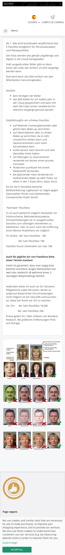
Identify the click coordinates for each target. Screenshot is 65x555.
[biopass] (32, 360)
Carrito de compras (53, 22)
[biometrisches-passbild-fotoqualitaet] (32, 394)
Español (33, 22)
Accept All (17, 549)
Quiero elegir (10, 542)
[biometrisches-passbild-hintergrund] (32, 441)
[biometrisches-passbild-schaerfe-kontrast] (32, 417)
